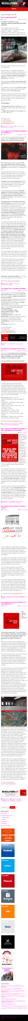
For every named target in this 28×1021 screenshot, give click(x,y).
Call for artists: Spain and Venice (9, 999)
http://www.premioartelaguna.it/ (9, 783)
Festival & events (5, 126)
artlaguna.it (18, 502)
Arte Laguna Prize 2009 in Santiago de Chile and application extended (14, 429)
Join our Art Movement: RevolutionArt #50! (11, 989)
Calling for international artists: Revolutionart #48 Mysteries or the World (13, 1001)
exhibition (11, 284)
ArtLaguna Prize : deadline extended (13, 288)
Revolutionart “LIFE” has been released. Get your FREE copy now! (13, 991)
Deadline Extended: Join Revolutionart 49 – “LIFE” (13, 994)
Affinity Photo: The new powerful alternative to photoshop (12, 986)
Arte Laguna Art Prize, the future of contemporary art (13, 603)
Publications (4, 823)
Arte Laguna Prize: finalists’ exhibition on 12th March (14, 131)
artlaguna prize (12, 502)
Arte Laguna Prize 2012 (9, 17)
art (16, 126)
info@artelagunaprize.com (7, 122)
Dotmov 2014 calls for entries (8, 1004)
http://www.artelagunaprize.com (15, 421)
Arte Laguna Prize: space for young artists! (13, 507)
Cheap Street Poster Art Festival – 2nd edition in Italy (14, 1008)
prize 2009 (19, 800)
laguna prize (13, 800)
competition (22, 597)
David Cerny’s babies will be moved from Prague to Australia (13, 996)
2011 (13, 283)
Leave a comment (23, 19)
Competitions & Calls (6, 423)
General (11, 126)
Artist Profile (4, 813)
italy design (11, 127)
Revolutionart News (6, 825)
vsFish (2, 1018)
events (8, 800)
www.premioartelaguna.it (13, 281)
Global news (4, 821)
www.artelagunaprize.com (7, 123)
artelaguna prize (4, 127)
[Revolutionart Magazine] (14, 5)
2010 (22, 423)
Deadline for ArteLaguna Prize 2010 (13, 349)
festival (2, 344)
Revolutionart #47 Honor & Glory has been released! (13, 1006)
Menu (14, 9)
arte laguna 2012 (21, 126)
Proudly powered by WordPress (8, 1017)
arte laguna (16, 283)
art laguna (14, 343)
